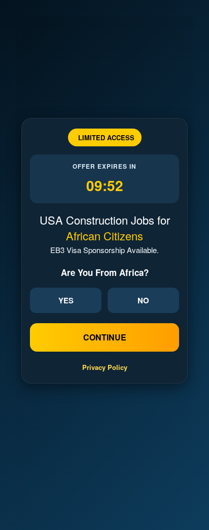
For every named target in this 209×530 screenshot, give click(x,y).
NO (143, 300)
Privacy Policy (104, 367)
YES (66, 300)
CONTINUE (104, 337)
